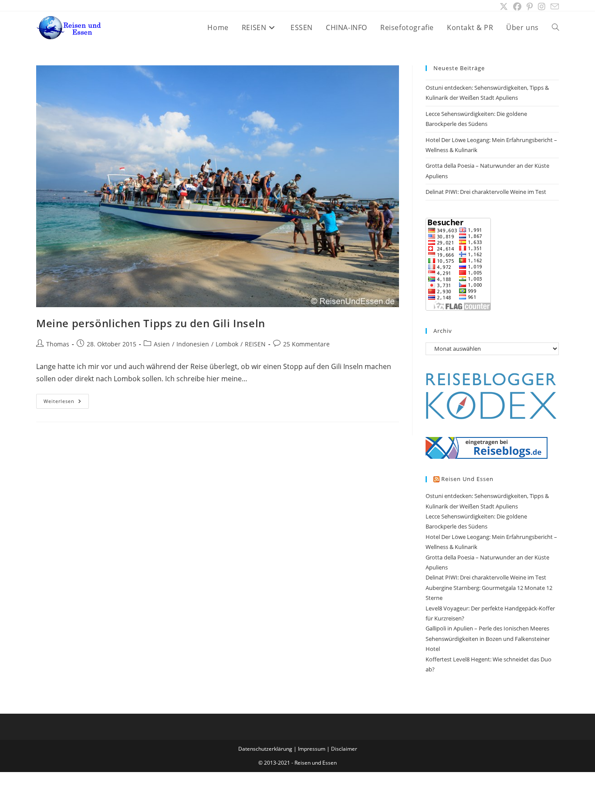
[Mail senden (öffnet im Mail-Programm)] (553, 6)
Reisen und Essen (467, 479)
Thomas (57, 344)
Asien (162, 344)
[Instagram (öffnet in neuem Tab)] (541, 6)
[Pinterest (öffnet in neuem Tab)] (529, 6)
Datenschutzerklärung (265, 748)
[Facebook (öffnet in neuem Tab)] (517, 6)
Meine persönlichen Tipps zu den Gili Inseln (150, 323)
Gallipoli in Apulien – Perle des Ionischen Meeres (487, 628)
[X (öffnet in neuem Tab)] (503, 6)
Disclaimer (344, 748)
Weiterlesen (66, 403)
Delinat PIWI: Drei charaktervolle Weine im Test (486, 192)
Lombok (227, 344)
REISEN (255, 344)
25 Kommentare (306, 344)
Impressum (311, 748)
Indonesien (192, 344)
